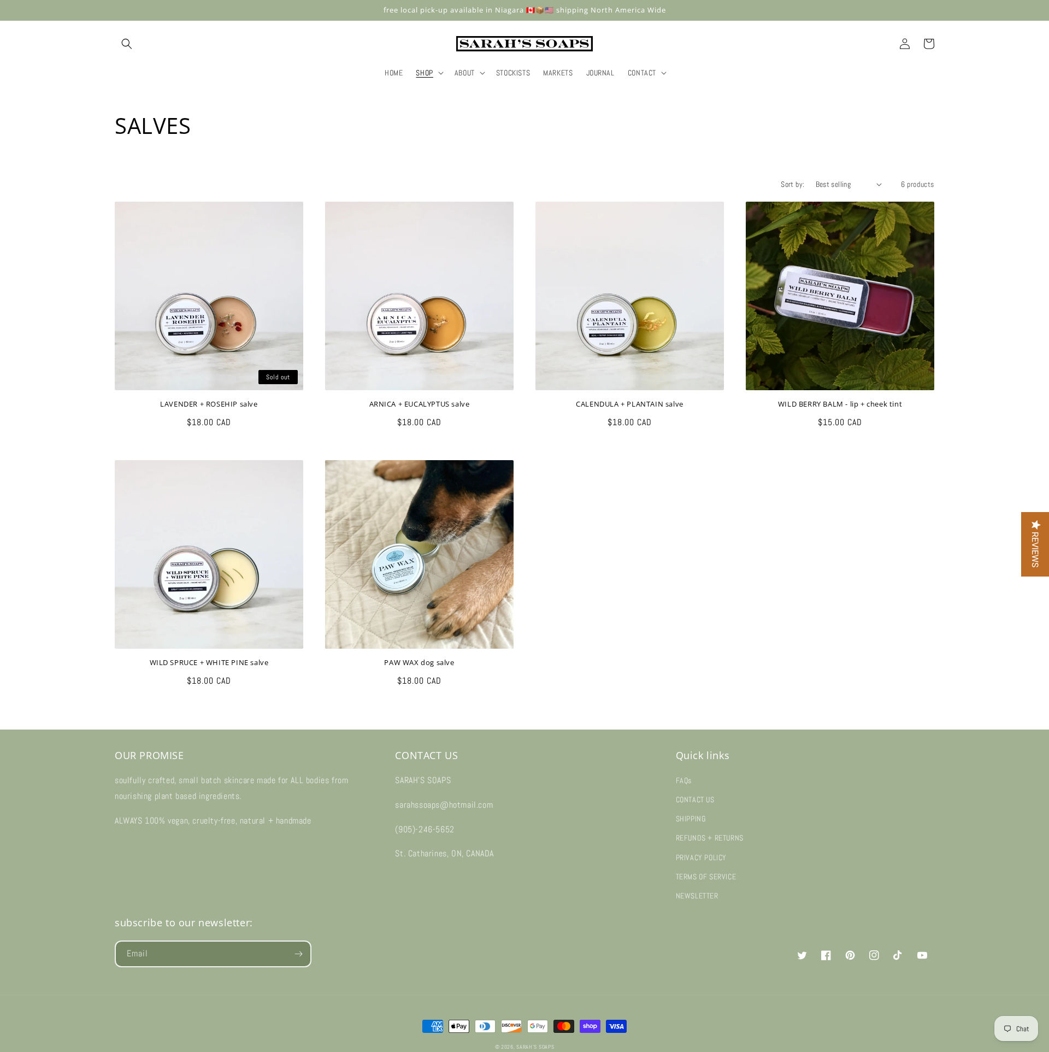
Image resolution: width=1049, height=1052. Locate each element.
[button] (127, 44)
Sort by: (792, 184)
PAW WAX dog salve (419, 662)
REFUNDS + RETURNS (710, 838)
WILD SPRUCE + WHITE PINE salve (209, 662)
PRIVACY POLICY (701, 857)
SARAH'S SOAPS (535, 1046)
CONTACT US (695, 799)
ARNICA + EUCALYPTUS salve (419, 404)
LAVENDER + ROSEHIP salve (208, 404)
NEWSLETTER (697, 896)
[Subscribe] (298, 954)
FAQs (684, 780)
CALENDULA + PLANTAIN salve (629, 404)
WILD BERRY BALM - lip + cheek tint (840, 404)
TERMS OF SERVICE (706, 876)
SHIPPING (691, 819)
